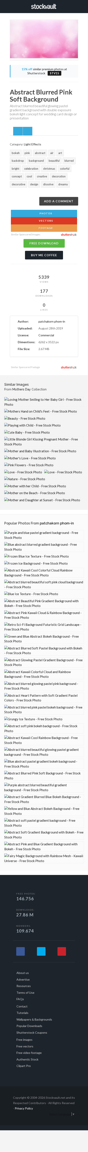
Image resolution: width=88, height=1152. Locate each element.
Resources (23, 986)
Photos (45, 213)
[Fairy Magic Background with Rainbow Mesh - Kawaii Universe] (44, 858)
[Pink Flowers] (28, 465)
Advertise (23, 979)
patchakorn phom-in (51, 321)
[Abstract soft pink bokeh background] (44, 728)
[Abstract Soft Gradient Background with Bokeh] (44, 835)
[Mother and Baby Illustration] (40, 451)
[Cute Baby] (27, 432)
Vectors (45, 220)
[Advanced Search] (76, 5)
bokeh (16, 153)
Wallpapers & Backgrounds (34, 1019)
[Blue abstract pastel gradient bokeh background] (44, 764)
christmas (49, 168)
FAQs (20, 999)
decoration (59, 176)
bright (15, 168)
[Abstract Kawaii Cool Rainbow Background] (44, 740)
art (60, 153)
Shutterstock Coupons (31, 1032)
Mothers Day (21, 389)
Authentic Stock (27, 1059)
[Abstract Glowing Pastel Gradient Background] (44, 662)
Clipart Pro (23, 1066)
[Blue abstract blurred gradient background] (44, 547)
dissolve (48, 184)
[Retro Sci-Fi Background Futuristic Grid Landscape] (44, 627)
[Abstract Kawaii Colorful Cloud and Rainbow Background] (44, 674)
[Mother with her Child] (35, 486)
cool (29, 176)
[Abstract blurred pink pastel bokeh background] (44, 710)
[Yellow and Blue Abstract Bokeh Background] (44, 811)
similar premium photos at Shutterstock (44, 71)
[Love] (23, 472)
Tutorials (22, 1013)
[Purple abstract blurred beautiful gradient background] (44, 787)
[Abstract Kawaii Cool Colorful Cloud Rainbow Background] (44, 573)
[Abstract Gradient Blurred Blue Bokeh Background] (44, 799)
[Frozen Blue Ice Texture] (36, 556)
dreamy (63, 184)
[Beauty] (24, 418)
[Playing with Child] (32, 425)
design (34, 184)
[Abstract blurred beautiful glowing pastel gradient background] (44, 752)
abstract (40, 153)
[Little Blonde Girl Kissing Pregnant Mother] (44, 441)
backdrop (18, 160)
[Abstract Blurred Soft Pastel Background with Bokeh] (44, 650)
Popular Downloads (29, 1026)
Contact (22, 1006)
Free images (24, 1039)
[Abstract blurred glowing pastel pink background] (44, 686)
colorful (64, 168)
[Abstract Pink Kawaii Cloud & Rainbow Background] (44, 615)
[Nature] (24, 479)
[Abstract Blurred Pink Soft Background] (44, 775)
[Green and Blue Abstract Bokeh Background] (44, 639)
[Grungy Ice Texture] (33, 719)
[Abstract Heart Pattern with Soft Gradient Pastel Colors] (44, 698)
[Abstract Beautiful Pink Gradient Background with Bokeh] (44, 603)
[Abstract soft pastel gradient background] (44, 823)
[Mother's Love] (30, 458)
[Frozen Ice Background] (36, 563)
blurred (69, 160)
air (51, 153)
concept (17, 176)
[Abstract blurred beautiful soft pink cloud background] (44, 584)
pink (27, 153)
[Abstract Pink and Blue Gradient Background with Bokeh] (44, 846)
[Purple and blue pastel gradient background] (44, 535)
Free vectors (24, 1046)
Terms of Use (25, 992)
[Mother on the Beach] (34, 493)
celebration (31, 168)
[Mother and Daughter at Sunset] (42, 500)
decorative (18, 184)
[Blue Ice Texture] (31, 593)
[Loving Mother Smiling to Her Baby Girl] (44, 402)
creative (42, 176)
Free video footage (29, 1052)
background (36, 160)
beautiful (54, 160)
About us (22, 973)
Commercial (46, 335)
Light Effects (32, 144)
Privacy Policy (24, 1108)
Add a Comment (58, 201)
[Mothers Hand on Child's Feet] (40, 411)
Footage (45, 228)
